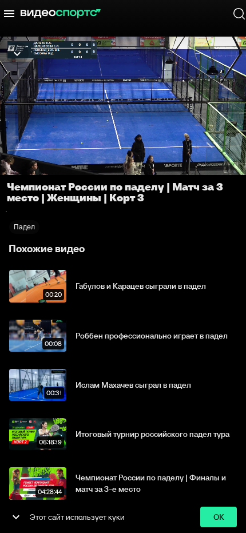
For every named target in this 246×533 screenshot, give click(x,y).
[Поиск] (239, 14)
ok (218, 517)
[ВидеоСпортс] (61, 13)
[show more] (16, 517)
